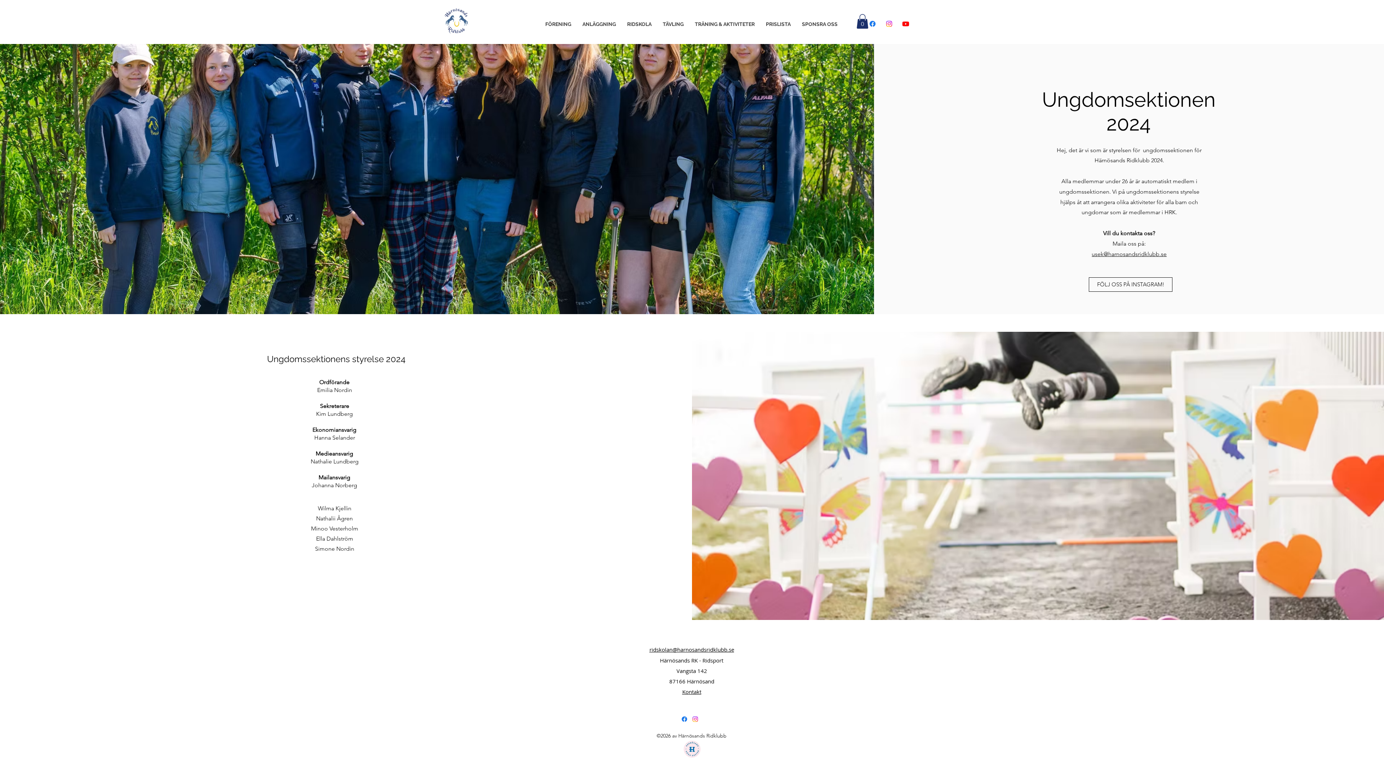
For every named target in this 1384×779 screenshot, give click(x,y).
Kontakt (691, 691)
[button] (558, 24)
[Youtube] (906, 24)
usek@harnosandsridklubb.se (1129, 254)
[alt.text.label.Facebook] (684, 719)
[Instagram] (889, 24)
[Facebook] (873, 24)
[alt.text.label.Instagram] (695, 719)
